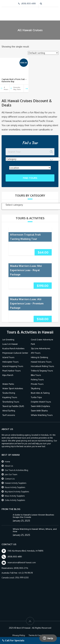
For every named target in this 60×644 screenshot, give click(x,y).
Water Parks (8, 384)
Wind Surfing (8, 410)
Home (7, 461)
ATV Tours (35, 353)
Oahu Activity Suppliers (15, 500)
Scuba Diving (8, 393)
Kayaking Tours (9, 397)
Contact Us (10, 479)
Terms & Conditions (38, 635)
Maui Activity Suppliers (15, 496)
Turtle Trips (36, 397)
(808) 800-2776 (21, 568)
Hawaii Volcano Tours (41, 361)
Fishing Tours (37, 379)
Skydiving (35, 388)
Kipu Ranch (7, 375)
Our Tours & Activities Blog (16, 470)
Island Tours (8, 357)
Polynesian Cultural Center (15, 353)
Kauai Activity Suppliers (15, 487)
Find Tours (30, 177)
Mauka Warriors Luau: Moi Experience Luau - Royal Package (26, 270)
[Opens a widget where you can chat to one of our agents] (48, 638)
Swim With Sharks (39, 410)
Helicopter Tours (10, 361)
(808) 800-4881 (28, 3)
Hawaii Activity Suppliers (15, 483)
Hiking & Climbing (39, 357)
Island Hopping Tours (12, 366)
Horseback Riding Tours (42, 366)
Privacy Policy (18, 635)
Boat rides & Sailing (40, 393)
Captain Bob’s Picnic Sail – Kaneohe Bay (14, 80)
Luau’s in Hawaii (10, 344)
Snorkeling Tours (10, 401)
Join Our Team (11, 474)
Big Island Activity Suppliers (17, 491)
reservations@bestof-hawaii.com (22, 562)
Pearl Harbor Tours (11, 370)
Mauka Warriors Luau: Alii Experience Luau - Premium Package (27, 303)
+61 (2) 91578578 (25, 573)
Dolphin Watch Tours (41, 401)
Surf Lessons (8, 415)
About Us (9, 466)
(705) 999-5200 (22, 577)
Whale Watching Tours (42, 415)
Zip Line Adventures (40, 348)
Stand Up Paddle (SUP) (13, 406)
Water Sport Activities (12, 388)
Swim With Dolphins (40, 406)
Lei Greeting (8, 339)
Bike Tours (36, 375)
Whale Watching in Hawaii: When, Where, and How (35, 530)
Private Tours (37, 384)
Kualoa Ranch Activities (13, 348)
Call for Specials (14, 640)
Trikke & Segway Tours (42, 370)
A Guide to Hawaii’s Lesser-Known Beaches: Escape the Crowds (33, 516)
